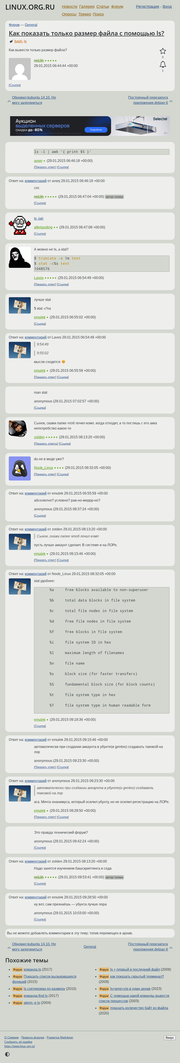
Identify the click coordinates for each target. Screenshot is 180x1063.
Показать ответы (46, 443)
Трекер (84, 14)
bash (18, 41)
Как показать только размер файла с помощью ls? (86, 33)
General (31, 25)
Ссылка (15, 85)
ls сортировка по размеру (44, 989)
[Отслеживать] (163, 64)
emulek (39, 317)
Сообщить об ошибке (18, 1042)
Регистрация (147, 6)
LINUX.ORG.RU (30, 7)
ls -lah (38, 218)
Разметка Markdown (60, 1037)
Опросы (69, 14)
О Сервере (11, 1037)
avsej (38, 161)
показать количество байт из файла (139, 1008)
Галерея (87, 6)
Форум (117, 6)
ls (25, 41)
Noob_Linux (43, 468)
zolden (39, 437)
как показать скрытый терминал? (137, 976)
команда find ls (36, 996)
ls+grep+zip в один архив (130, 989)
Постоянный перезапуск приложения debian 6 (148, 100)
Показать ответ (45, 167)
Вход (167, 6)
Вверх (170, 1037)
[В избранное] (163, 51)
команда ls (32, 969)
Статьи (102, 6)
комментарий (36, 181)
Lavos (38, 278)
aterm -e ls (32, 1003)
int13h (39, 60)
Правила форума (32, 1037)
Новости (69, 6)
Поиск (98, 14)
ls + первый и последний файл (135, 969)
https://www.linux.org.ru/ (19, 1046)
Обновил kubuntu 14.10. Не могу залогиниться (34, 100)
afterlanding (43, 227)
